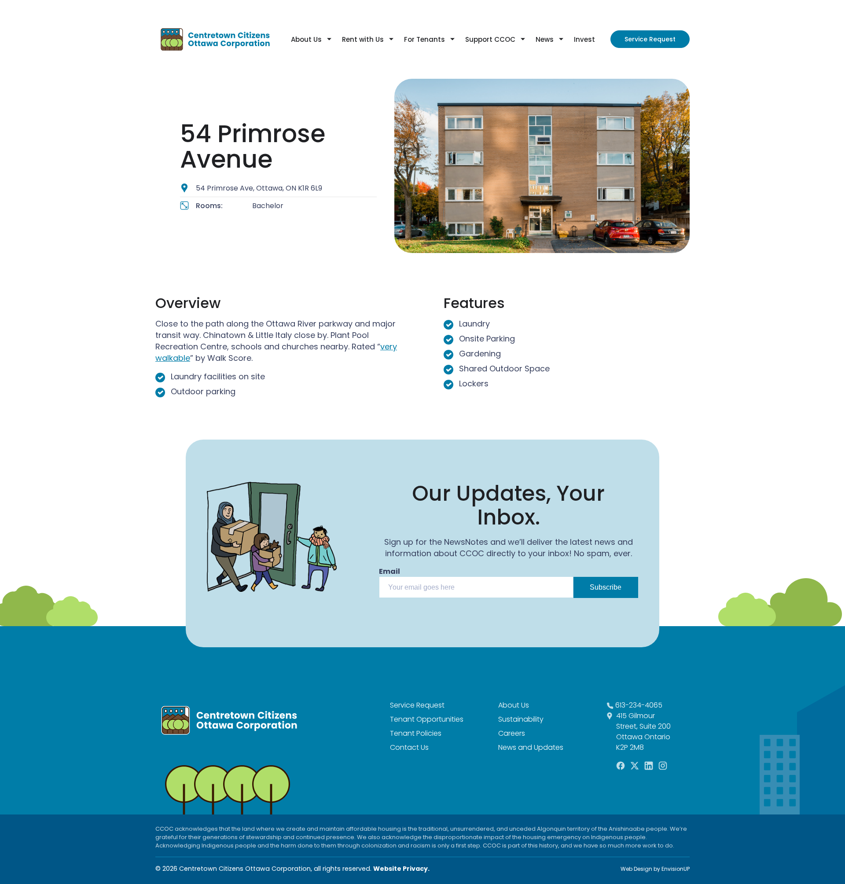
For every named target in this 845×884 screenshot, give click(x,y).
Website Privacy (400, 868)
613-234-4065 (638, 705)
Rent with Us (363, 39)
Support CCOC (490, 39)
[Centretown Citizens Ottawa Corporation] (215, 39)
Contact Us (409, 747)
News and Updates (530, 747)
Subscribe (605, 587)
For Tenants (424, 39)
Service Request (650, 39)
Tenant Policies (415, 733)
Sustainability (521, 719)
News (545, 39)
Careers (511, 733)
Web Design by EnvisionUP (655, 869)
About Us (306, 39)
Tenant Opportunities (426, 719)
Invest (584, 39)
